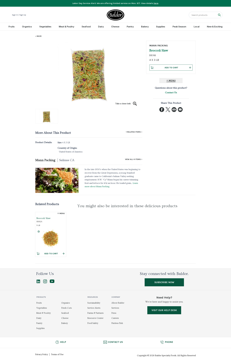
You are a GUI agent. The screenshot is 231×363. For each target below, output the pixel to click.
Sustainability (93, 303)
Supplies (160, 26)
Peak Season (179, 26)
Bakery (145, 26)
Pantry (130, 26)
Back (39, 36)
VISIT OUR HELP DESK (164, 310)
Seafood (86, 26)
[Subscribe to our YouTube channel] (52, 282)
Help (63, 342)
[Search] (219, 15)
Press (113, 313)
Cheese (115, 26)
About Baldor (117, 303)
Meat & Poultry (66, 26)
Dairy (101, 26)
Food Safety (92, 323)
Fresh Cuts (66, 308)
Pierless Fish (117, 323)
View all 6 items (133, 159)
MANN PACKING (158, 45)
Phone (169, 342)
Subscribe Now (164, 282)
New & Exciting (214, 26)
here (156, 3)
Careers (115, 318)
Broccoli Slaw (43, 218)
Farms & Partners (95, 313)
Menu (172, 80)
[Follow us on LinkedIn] (38, 282)
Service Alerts (93, 308)
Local (196, 26)
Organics (27, 26)
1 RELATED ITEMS (133, 132)
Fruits (12, 26)
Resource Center (95, 318)
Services (115, 308)
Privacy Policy (41, 354)
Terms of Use (57, 354)
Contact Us (171, 92)
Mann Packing (45, 160)
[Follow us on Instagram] (45, 282)
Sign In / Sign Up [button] (19, 15)
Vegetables (45, 26)
